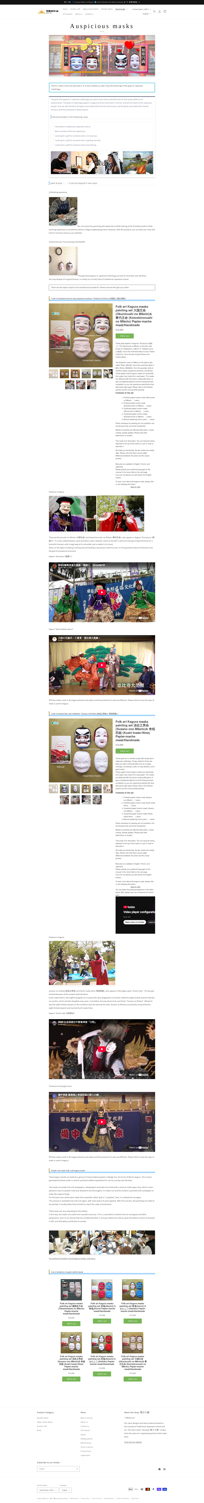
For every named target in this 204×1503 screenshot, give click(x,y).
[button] (121, 9)
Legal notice (135, 1498)
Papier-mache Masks (45, 1422)
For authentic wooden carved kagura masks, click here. (72, 1258)
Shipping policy (86, 1439)
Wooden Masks (42, 1418)
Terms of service (87, 1447)
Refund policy (86, 1443)
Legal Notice (85, 1455)
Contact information (122, 1498)
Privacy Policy (86, 1451)
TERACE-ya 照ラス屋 (48, 1498)
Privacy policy (85, 1498)
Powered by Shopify (62, 1498)
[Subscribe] (76, 1469)
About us (84, 1422)
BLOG (39, 1430)
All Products (85, 1430)
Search (83, 1435)
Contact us (85, 1426)
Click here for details (133, 1442)
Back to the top (86, 1418)
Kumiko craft (42, 1426)
